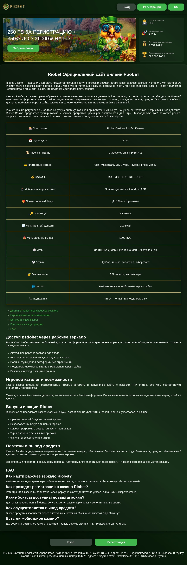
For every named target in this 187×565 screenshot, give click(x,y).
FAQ (13, 328)
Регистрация (152, 6)
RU (176, 6)
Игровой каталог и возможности (30, 315)
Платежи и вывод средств (26, 324)
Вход (126, 6)
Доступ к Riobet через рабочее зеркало (34, 310)
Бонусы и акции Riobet (24, 319)
